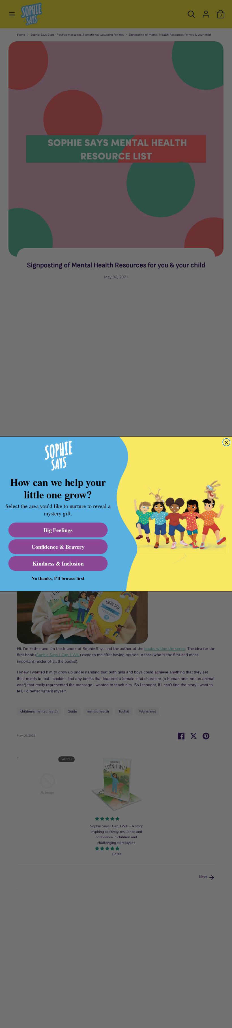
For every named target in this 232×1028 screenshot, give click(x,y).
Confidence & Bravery (58, 547)
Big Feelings (58, 530)
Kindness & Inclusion (58, 563)
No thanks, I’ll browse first (58, 578)
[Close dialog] (226, 442)
